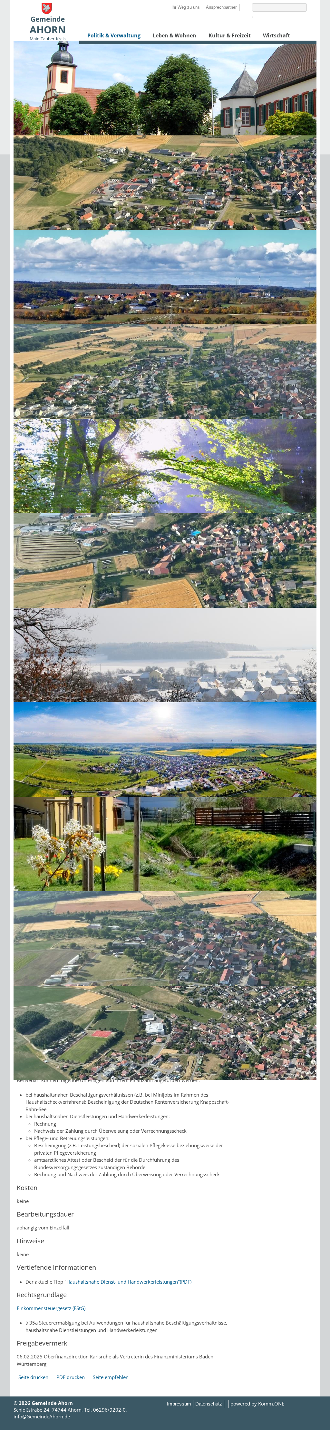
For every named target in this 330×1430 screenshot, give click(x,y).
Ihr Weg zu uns (185, 7)
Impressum (179, 1403)
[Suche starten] (252, 17)
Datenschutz (208, 1403)
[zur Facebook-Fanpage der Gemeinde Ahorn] (243, 7)
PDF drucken (70, 1377)
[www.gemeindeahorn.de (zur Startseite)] (47, 39)
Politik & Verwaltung (114, 35)
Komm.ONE (271, 1403)
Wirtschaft (276, 35)
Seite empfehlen (111, 1377)
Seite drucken (33, 1377)
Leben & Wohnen (174, 35)
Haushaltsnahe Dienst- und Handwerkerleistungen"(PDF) (128, 1281)
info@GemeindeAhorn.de (42, 1416)
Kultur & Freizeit (230, 35)
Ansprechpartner (221, 7)
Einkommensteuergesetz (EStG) (51, 1308)
